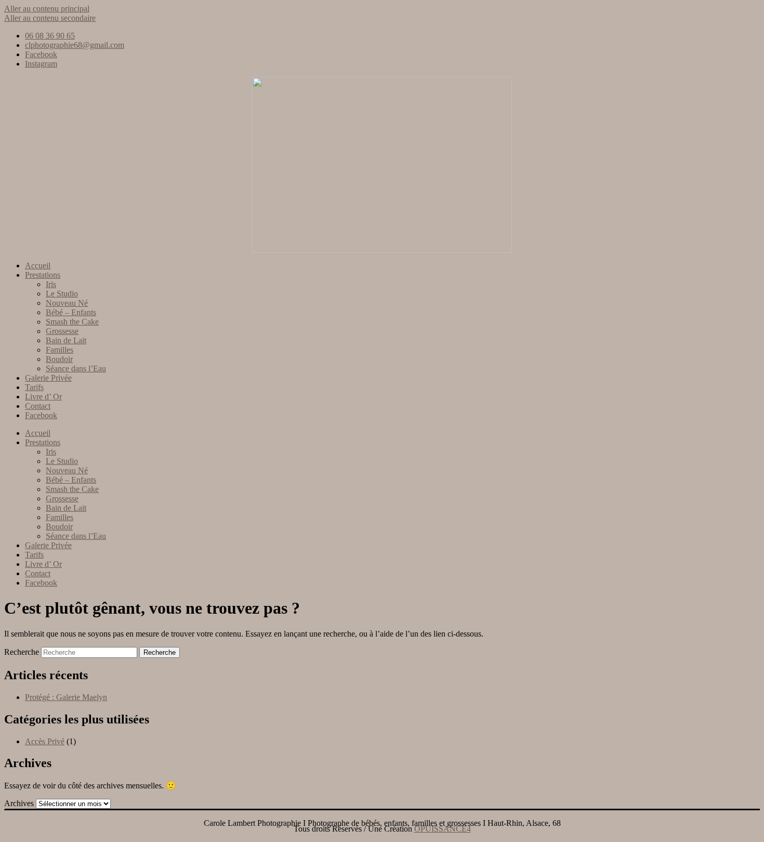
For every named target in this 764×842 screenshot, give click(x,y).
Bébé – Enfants (71, 312)
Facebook (41, 415)
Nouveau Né (67, 303)
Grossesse (62, 331)
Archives (19, 803)
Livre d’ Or (43, 396)
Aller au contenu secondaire (50, 18)
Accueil (37, 265)
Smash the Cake (72, 321)
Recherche (21, 651)
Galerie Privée (48, 377)
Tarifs (34, 387)
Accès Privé (44, 741)
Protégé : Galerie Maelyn (66, 697)
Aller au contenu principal (46, 8)
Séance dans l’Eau (76, 368)
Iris (51, 284)
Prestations (42, 274)
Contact (37, 405)
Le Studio (62, 293)
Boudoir (59, 359)
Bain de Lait (66, 340)
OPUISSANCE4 (442, 828)
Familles (59, 349)
